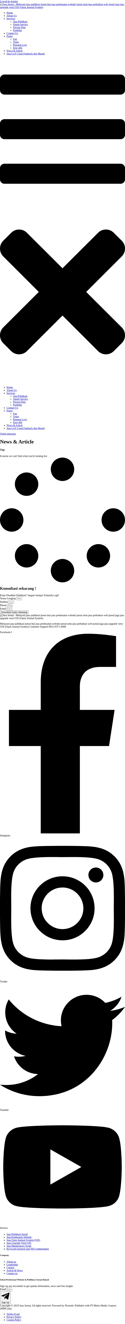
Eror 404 (17, 47)
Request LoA (20, 45)
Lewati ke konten (9, 1)
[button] (62, 220)
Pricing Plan (19, 27)
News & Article (15, 50)
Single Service (20, 24)
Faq (15, 39)
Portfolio (17, 30)
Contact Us (12, 33)
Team (16, 42)
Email (3, 608)
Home (10, 12)
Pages (10, 36)
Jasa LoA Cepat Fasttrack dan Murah (26, 53)
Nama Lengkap (8, 598)
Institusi (4, 601)
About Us (12, 15)
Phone (3, 605)
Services (11, 18)
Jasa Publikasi (20, 21)
